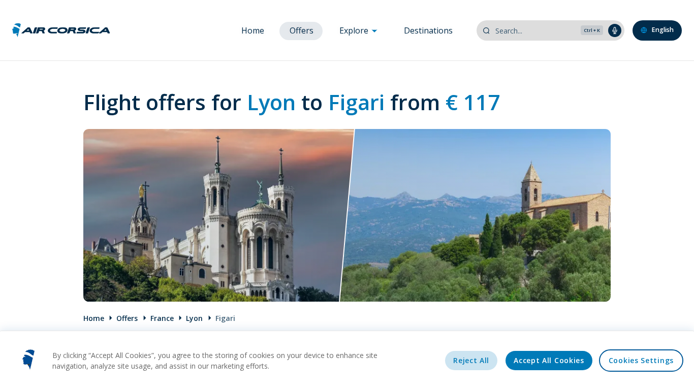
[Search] (486, 30)
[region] (347, 360)
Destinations (428, 30)
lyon (194, 318)
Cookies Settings (641, 360)
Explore (354, 30)
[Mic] (614, 30)
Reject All (471, 360)
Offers (301, 30)
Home (252, 30)
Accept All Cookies (549, 360)
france (162, 318)
